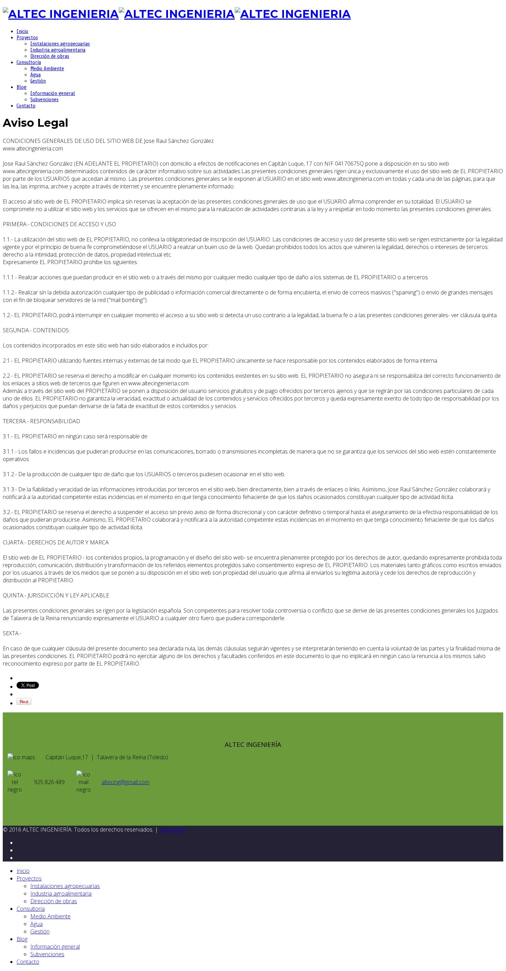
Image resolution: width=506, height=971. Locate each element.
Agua (35, 75)
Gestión (38, 81)
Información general (52, 93)
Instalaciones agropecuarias (60, 44)
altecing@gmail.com (125, 782)
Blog (22, 87)
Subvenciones (44, 99)
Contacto (26, 106)
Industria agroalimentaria (57, 50)
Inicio (22, 31)
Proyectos (27, 37)
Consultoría (29, 62)
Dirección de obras (49, 56)
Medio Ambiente (47, 68)
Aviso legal (172, 829)
